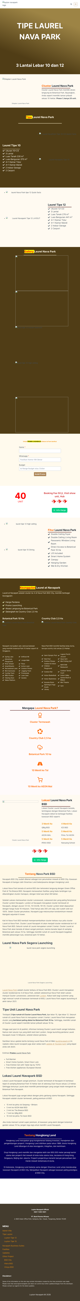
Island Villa (7, 1231)
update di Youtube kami (56, 1044)
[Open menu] (76, 4)
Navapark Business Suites (13, 1246)
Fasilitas (5, 1249)
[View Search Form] (71, 4)
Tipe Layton (7, 1234)
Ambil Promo (40, 474)
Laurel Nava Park (9, 990)
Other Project (8, 1256)
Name (22, 447)
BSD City (8, 1260)
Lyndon (43, 996)
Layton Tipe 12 (10, 1238)
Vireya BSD (9, 1267)
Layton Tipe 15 (10, 1241)
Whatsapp (24, 456)
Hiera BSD (8, 1263)
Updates (6, 1253)
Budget (22, 465)
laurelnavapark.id (62, 1041)
